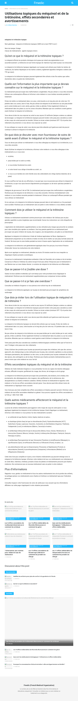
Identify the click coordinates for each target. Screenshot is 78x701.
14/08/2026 (8, 557)
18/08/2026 (56, 529)
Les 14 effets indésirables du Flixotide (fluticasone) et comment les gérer (38, 525)
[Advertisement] (39, 32)
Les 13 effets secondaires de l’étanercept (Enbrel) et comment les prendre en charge (38, 553)
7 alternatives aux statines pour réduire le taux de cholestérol (14, 552)
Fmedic (39, 2)
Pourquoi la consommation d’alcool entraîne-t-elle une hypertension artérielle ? (39, 664)
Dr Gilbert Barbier (11, 25)
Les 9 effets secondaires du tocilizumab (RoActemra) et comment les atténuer (14, 525)
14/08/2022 (23, 25)
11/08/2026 (32, 559)
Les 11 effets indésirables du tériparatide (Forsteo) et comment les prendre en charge (62, 553)
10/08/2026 (56, 559)
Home (6, 8)
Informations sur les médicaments (18, 8)
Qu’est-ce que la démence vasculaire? (25, 584)
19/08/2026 (32, 529)
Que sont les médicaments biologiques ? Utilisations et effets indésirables (62, 525)
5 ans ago (16, 578)
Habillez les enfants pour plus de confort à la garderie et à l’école (34, 576)
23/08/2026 (8, 529)
